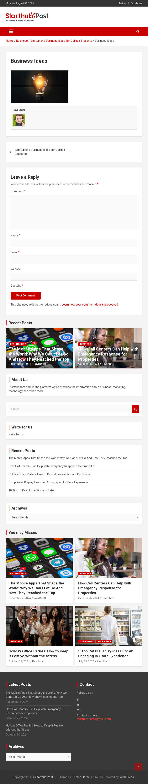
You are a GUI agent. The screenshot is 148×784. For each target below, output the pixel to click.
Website (16, 269)
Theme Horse (81, 777)
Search (135, 409)
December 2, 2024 (20, 363)
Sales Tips (104, 641)
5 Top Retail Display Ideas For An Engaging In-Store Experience (48, 482)
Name (15, 235)
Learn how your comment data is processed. (90, 304)
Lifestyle (16, 641)
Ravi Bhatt (19, 109)
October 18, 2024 (19, 661)
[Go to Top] (138, 766)
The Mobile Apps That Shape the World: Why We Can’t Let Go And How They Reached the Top (39, 354)
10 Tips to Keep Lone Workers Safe (31, 490)
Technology (18, 344)
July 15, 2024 (86, 661)
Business (85, 344)
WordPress (127, 777)
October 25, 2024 (88, 363)
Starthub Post (44, 777)
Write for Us (16, 434)
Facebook (136, 3)
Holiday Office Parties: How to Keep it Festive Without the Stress (49, 474)
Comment (18, 191)
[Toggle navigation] (11, 31)
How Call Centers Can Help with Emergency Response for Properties (108, 354)
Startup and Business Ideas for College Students (40, 152)
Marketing (86, 641)
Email (15, 252)
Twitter (122, 3)
